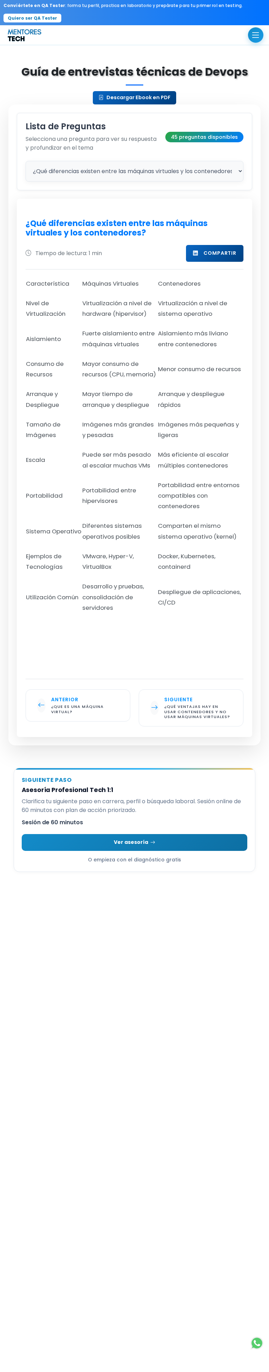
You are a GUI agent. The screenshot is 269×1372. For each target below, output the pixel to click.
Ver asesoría (131, 842)
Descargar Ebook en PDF (138, 97)
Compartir (220, 253)
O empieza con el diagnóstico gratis (134, 859)
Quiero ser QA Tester (32, 18)
